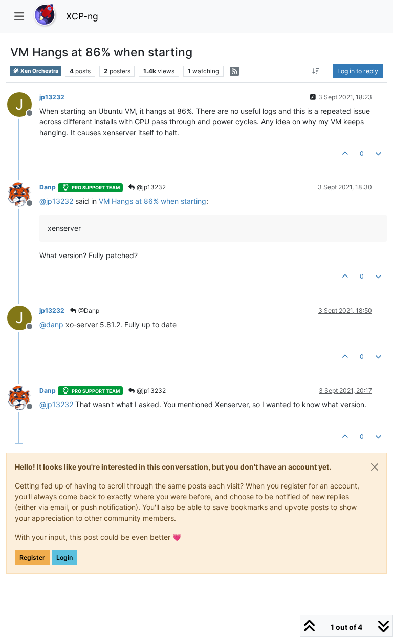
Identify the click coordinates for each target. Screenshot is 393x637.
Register (32, 557)
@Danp (88, 310)
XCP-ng (82, 16)
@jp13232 (150, 187)
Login (64, 557)
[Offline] (23, 193)
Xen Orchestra (38, 71)
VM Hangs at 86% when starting (152, 201)
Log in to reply (357, 71)
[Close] (374, 467)
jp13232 (51, 97)
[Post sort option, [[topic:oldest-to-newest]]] (316, 71)
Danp (47, 187)
